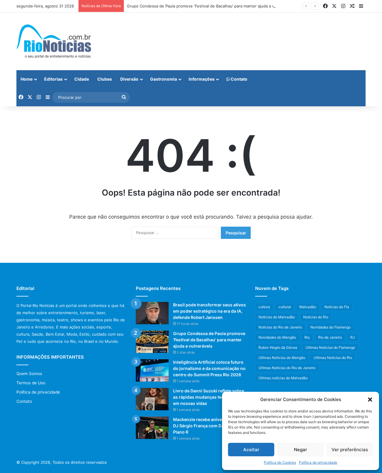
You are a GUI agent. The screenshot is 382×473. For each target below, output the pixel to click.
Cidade (81, 79)
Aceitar (251, 449)
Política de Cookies (280, 462)
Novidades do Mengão (277, 337)
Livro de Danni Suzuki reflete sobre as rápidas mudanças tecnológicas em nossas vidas (208, 397)
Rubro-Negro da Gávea (277, 347)
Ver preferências (350, 449)
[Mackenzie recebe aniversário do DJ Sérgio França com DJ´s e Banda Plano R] (152, 428)
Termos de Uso (30, 382)
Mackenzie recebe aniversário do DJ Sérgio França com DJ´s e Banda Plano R (209, 425)
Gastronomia (163, 79)
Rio (307, 337)
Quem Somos (29, 373)
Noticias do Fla (336, 307)
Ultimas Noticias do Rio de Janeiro (286, 368)
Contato (238, 79)
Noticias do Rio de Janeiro (280, 327)
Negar (300, 449)
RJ (352, 337)
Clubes (104, 79)
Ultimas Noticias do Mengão (281, 357)
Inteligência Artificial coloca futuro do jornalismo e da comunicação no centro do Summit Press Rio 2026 (209, 368)
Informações (202, 79)
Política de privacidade (318, 462)
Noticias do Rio (315, 317)
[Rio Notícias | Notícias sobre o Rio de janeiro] (53, 41)
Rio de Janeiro (330, 337)
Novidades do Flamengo (330, 327)
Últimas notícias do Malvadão (283, 378)
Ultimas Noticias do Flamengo (330, 347)
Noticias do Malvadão (276, 317)
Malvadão (307, 307)
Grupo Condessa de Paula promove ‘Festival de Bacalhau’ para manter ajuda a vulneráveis (210, 6)
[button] (370, 400)
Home (27, 79)
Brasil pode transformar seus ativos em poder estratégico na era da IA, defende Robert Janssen (209, 311)
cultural (284, 307)
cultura (264, 307)
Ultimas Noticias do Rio (333, 357)
